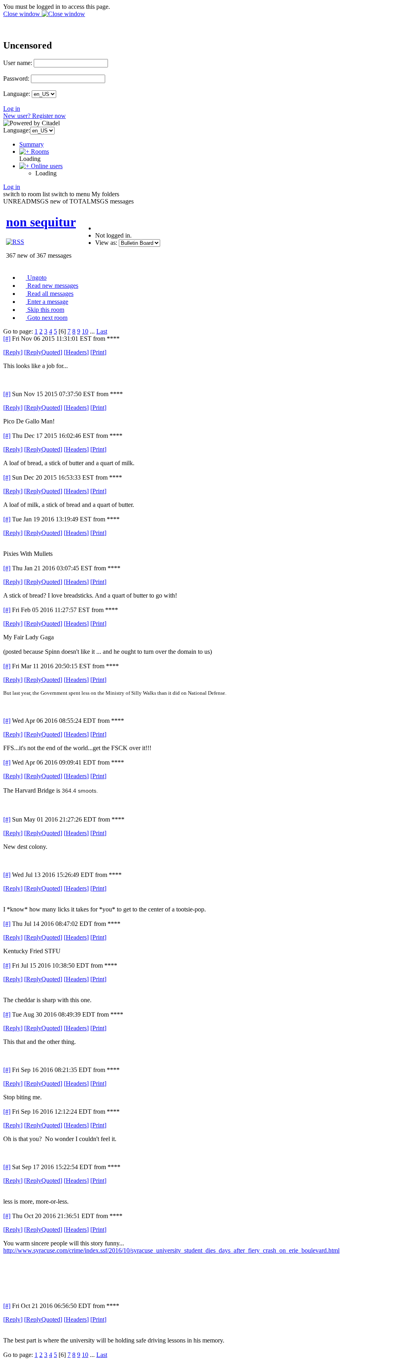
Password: (16, 78)
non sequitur (41, 222)
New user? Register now (34, 115)
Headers (76, 352)
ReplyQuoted (43, 352)
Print (98, 352)
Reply (12, 352)
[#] (6, 338)
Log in (11, 108)
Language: (16, 93)
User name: (17, 62)
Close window (22, 13)
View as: (106, 242)
